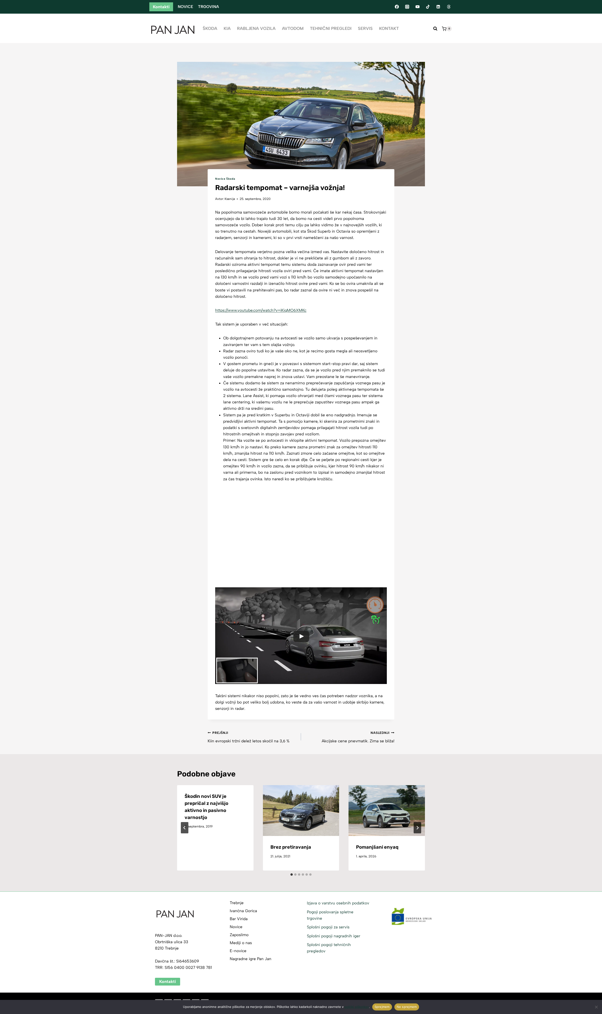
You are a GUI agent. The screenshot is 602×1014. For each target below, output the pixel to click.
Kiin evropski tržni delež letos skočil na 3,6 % (248, 737)
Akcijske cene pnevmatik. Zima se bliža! (358, 737)
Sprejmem (382, 1007)
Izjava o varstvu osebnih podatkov (338, 903)
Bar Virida (239, 918)
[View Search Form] (435, 28)
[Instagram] (407, 7)
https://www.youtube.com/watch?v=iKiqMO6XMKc (260, 310)
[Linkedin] (438, 7)
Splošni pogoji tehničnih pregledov (329, 947)
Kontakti (161, 6)
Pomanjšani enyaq (377, 847)
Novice (185, 6)
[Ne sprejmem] (596, 1007)
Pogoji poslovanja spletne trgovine (330, 915)
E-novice (238, 950)
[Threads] (449, 7)
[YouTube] (417, 7)
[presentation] (301, 810)
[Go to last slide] (184, 827)
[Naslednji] (417, 827)
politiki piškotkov (357, 1007)
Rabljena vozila (256, 28)
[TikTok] (428, 7)
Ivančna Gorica (243, 910)
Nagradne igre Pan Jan (250, 958)
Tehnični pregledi (331, 28)
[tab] (291, 874)
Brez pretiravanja (290, 847)
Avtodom (293, 28)
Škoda (210, 28)
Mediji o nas (241, 942)
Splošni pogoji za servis (328, 927)
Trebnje (237, 902)
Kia (227, 28)
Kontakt (389, 28)
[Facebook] (397, 7)
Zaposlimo (239, 934)
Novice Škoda (225, 178)
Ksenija (230, 199)
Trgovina (208, 6)
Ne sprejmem (407, 1007)
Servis (365, 28)
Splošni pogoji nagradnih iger (333, 936)
